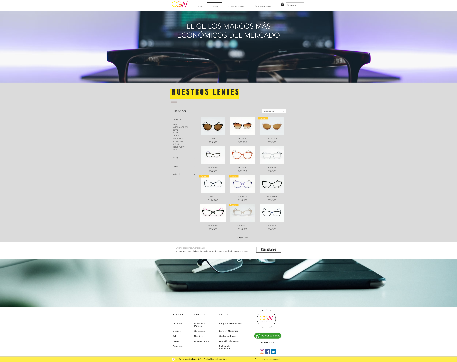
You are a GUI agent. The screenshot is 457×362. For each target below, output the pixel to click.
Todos (175, 124)
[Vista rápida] (213, 126)
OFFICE (175, 133)
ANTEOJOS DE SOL (180, 127)
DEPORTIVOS (178, 138)
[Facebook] (267, 351)
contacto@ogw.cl (273, 359)
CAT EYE (176, 136)
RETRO (175, 130)
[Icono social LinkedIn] (273, 351)
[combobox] (274, 111)
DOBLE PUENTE (179, 147)
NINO (175, 150)
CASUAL (176, 144)
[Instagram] (262, 351)
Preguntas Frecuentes (230, 324)
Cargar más (242, 237)
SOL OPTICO (178, 141)
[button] (282, 4)
